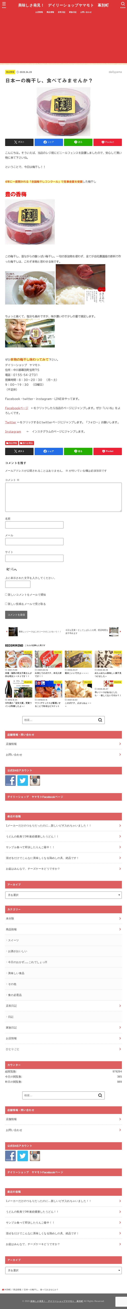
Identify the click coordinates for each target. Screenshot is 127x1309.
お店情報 (39, 12)
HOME (8, 1290)
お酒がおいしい (17, 951)
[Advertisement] (63, 40)
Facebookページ (16, 408)
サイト (9, 551)
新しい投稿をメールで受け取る (27, 603)
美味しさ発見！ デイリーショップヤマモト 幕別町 (63, 5)
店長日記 (61, 12)
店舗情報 (11, 743)
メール (9, 535)
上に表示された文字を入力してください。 (31, 577)
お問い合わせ (86, 12)
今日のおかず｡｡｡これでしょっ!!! (27, 962)
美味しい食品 (16, 973)
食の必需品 (28, 443)
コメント (12, 479)
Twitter (10, 422)
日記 (11, 1016)
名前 (8, 518)
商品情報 (50, 12)
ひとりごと (13, 1048)
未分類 (10, 918)
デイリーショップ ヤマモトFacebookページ (35, 796)
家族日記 (73, 12)
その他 (12, 984)
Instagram (13, 431)
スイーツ (13, 940)
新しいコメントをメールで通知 (27, 594)
